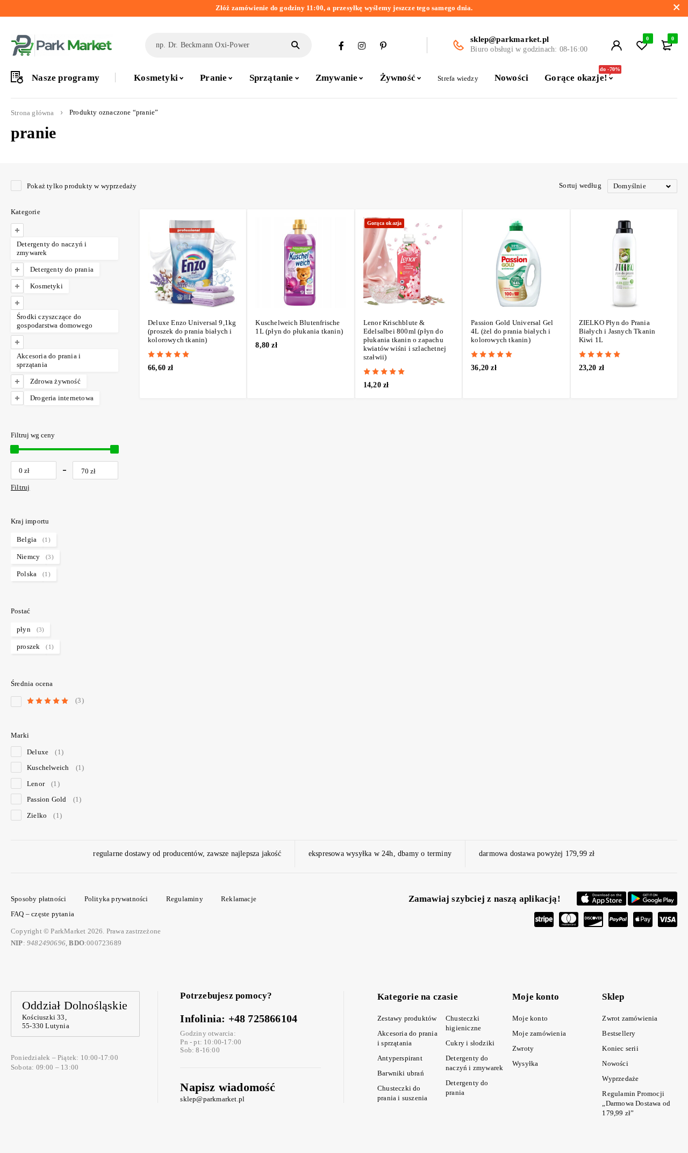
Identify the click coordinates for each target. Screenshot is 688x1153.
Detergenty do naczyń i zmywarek (52, 248)
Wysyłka (525, 1063)
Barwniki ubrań (400, 1073)
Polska (27, 574)
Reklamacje (238, 899)
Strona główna (32, 113)
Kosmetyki (46, 286)
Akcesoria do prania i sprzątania (49, 360)
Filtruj (20, 487)
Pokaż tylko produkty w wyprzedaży (82, 186)
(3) (55, 700)
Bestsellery (618, 1033)
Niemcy (28, 557)
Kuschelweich (55, 767)
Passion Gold (54, 799)
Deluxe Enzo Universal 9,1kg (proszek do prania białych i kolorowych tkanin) (192, 331)
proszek (28, 646)
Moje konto (530, 1018)
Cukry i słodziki (470, 1043)
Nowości (615, 1063)
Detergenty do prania (62, 269)
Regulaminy (184, 899)
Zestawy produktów (406, 1018)
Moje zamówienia (539, 1033)
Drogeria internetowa (62, 398)
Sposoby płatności (38, 899)
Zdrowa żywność (55, 381)
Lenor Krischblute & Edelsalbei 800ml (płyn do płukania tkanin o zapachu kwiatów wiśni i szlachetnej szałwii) (404, 340)
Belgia (27, 539)
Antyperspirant (399, 1058)
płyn (24, 629)
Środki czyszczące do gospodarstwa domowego (54, 321)
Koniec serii (620, 1048)
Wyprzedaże (620, 1078)
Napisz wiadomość (227, 1087)
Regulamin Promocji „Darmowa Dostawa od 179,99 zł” (636, 1103)
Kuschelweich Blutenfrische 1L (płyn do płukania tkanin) (299, 327)
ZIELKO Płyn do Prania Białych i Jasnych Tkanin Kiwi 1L (617, 331)
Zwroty (523, 1048)
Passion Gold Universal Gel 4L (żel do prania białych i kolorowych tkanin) (512, 331)
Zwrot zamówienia (629, 1018)
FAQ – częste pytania (42, 914)
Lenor (43, 784)
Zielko (44, 815)
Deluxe (45, 752)
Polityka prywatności (116, 899)
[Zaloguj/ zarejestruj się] (616, 45)
